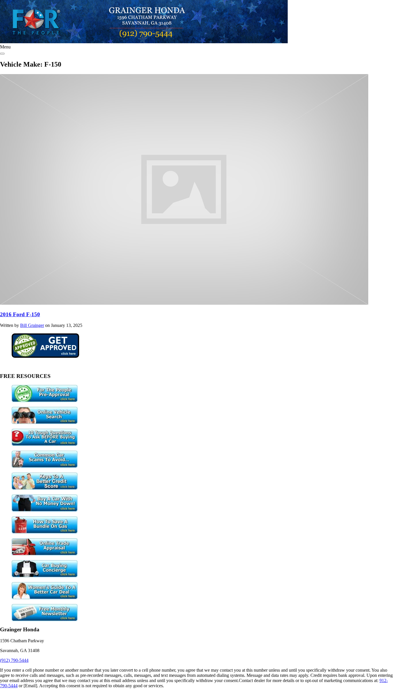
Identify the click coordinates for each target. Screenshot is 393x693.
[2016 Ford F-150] (184, 303)
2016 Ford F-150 (20, 314)
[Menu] (2, 53)
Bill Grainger (32, 325)
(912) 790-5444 (14, 660)
